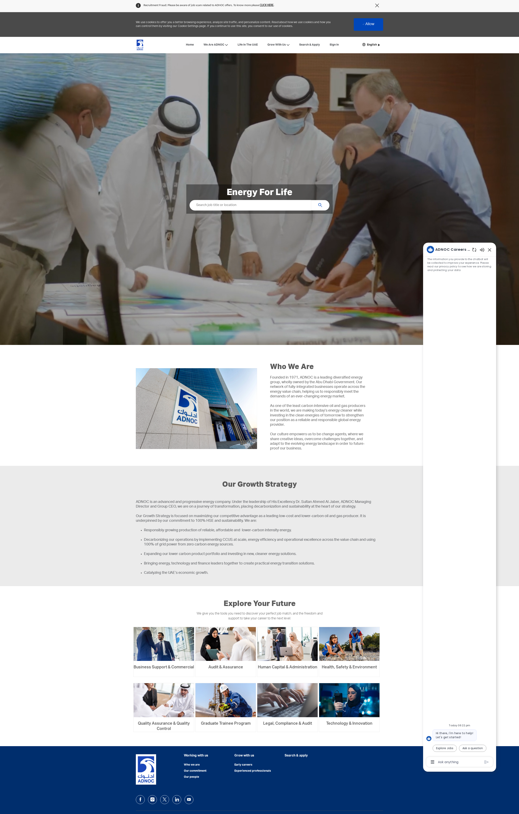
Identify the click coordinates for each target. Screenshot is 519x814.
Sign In (334, 45)
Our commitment (195, 771)
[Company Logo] (140, 45)
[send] (486, 762)
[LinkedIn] (176, 799)
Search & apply (296, 755)
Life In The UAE (248, 45)
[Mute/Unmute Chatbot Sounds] (482, 250)
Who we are (192, 765)
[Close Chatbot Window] (489, 250)
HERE (270, 5)
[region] (459, 505)
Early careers (243, 765)
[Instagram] (152, 799)
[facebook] (140, 799)
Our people (191, 777)
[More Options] (432, 762)
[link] (164, 648)
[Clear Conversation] (474, 249)
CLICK (263, 5)
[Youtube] (188, 799)
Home (190, 45)
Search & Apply (309, 45)
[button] (371, 45)
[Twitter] (164, 799)
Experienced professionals (252, 771)
